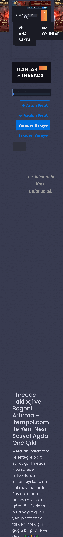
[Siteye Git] (4, 15)
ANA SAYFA (25, 37)
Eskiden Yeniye (33, 135)
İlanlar (27, 69)
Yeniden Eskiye (33, 125)
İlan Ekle (43, 67)
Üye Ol (44, 18)
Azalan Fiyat (35, 115)
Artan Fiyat (36, 105)
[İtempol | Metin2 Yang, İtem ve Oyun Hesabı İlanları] (19, 15)
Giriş (44, 12)
